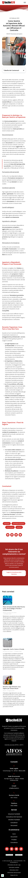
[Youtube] (16, 849)
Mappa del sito (14, 875)
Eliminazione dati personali (14, 872)
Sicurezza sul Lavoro (16, 34)
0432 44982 (14, 805)
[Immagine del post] (7, 600)
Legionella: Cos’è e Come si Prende (13, 649)
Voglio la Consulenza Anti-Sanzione (14, 573)
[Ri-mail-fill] (20, 535)
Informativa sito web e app (14, 865)
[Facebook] (7, 535)
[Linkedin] (12, 535)
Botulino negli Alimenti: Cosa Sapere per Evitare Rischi (12, 687)
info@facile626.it (14, 788)
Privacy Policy (9, 854)
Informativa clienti (14, 870)
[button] (23, 70)
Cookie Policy (19, 854)
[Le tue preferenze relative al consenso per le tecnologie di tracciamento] (2, 875)
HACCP (8, 34)
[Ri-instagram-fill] (12, 849)
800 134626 (14, 797)
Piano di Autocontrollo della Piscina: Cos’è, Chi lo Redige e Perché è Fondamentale (14, 608)
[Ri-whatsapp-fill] (16, 535)
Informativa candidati (14, 867)
